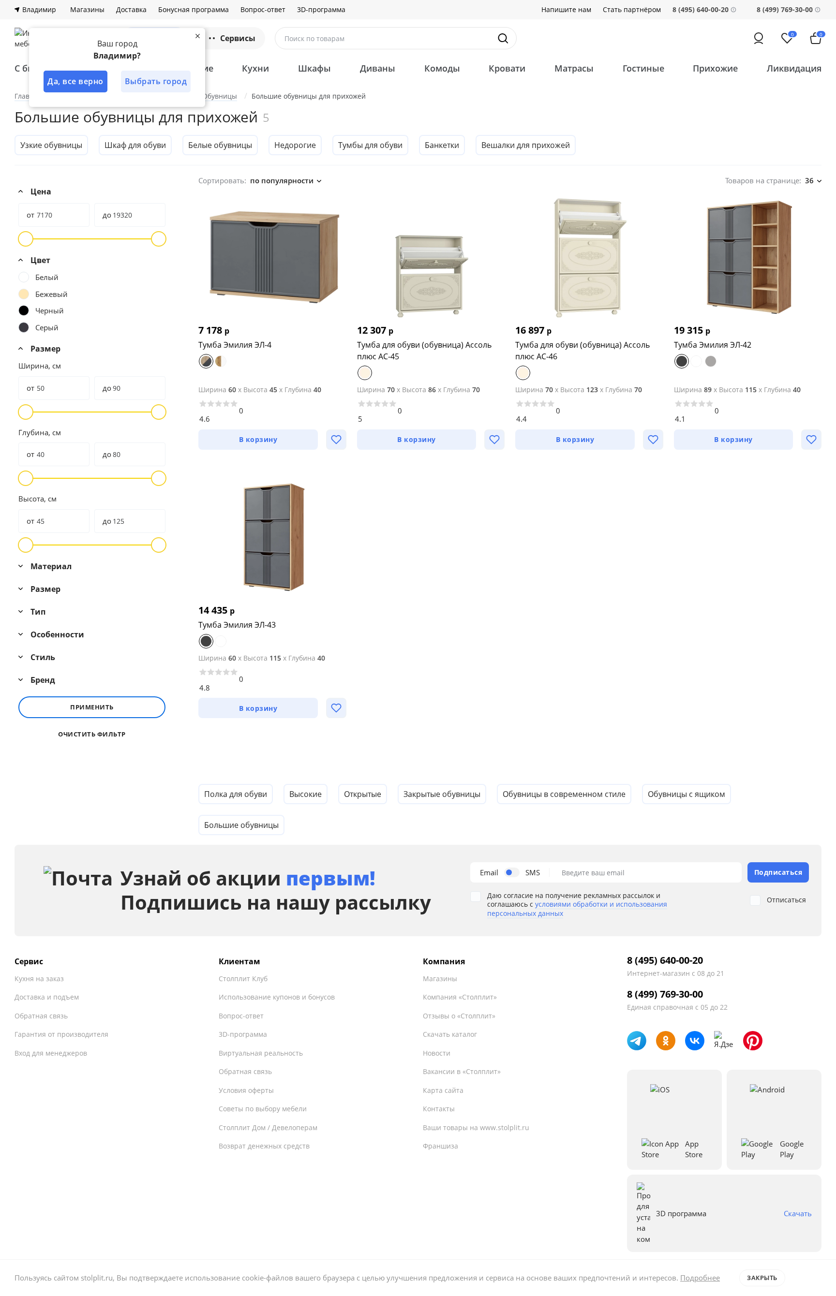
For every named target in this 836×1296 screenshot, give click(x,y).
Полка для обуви (235, 794)
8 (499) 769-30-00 (785, 9)
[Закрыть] (197, 36)
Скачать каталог (450, 1034)
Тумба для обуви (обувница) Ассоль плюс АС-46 (582, 350)
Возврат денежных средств (264, 1145)
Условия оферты (246, 1090)
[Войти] (758, 38)
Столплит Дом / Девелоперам (268, 1127)
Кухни (255, 68)
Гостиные (643, 68)
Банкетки (442, 145)
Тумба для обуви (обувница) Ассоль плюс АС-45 (424, 350)
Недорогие (295, 145)
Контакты (439, 1108)
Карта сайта (443, 1090)
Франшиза (440, 1145)
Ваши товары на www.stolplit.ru (476, 1127)
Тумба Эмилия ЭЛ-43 (237, 624)
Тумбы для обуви (370, 145)
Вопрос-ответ (262, 9)
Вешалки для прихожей (525, 145)
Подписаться (778, 872)
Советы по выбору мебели (263, 1108)
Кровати (507, 68)
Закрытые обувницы (441, 794)
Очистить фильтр (92, 734)
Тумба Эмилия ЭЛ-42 (712, 344)
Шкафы (314, 68)
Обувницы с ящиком (686, 794)
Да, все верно (75, 81)
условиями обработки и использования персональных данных (577, 908)
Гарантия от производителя (61, 1034)
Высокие (305, 794)
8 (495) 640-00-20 (665, 960)
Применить (92, 707)
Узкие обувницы (51, 145)
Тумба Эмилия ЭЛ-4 (234, 344)
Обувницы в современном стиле (564, 794)
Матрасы (574, 68)
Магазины (87, 9)
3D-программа (321, 9)
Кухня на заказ (39, 978)
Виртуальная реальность (261, 1053)
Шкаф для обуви (135, 145)
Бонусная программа (193, 9)
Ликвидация (794, 68)
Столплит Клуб (243, 978)
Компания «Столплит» (460, 996)
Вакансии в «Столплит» (462, 1071)
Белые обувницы (220, 145)
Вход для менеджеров (51, 1053)
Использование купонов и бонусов (277, 996)
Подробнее (700, 1277)
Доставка (131, 9)
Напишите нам (566, 9)
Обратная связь (41, 1015)
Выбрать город (156, 81)
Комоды (442, 68)
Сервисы (237, 38)
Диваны (377, 68)
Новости (436, 1053)
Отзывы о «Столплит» (459, 1015)
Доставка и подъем (47, 996)
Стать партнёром (632, 9)
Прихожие (715, 68)
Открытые (362, 794)
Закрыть (762, 1277)
